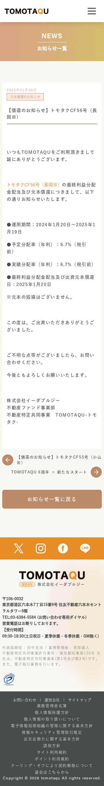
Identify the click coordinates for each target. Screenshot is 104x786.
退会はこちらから (52, 772)
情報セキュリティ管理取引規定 (52, 732)
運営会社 (52, 700)
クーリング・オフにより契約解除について (52, 765)
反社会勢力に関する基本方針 (52, 739)
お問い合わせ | (27, 700)
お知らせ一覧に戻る (52, 499)
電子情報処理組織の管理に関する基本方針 (52, 726)
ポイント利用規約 (52, 759)
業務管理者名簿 (52, 706)
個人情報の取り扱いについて (52, 719)
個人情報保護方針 (52, 712)
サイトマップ (79, 700)
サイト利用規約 (52, 752)
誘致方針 (51, 746)
